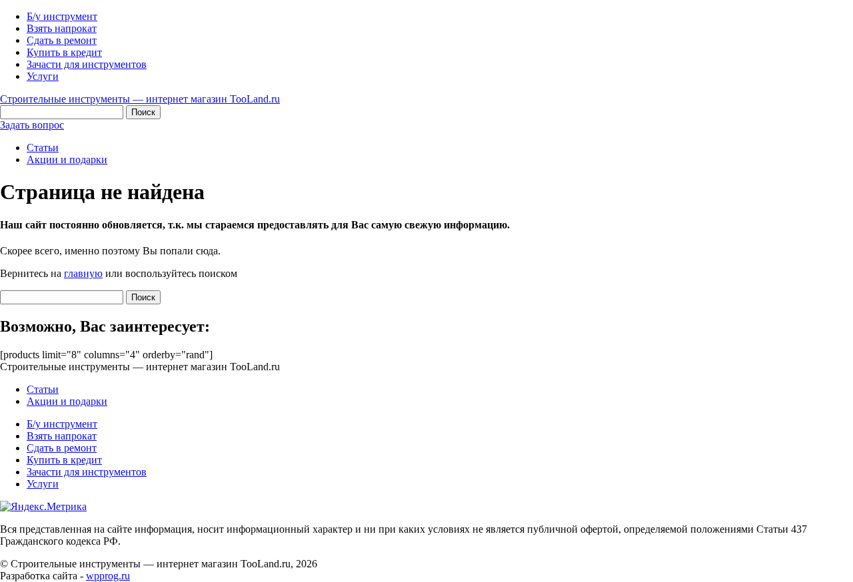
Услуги (43, 76)
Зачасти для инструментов (87, 64)
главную (83, 273)
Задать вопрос (32, 125)
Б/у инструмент (62, 16)
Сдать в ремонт (62, 40)
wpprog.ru (108, 575)
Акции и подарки (67, 159)
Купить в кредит (64, 52)
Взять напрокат (62, 28)
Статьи (43, 147)
